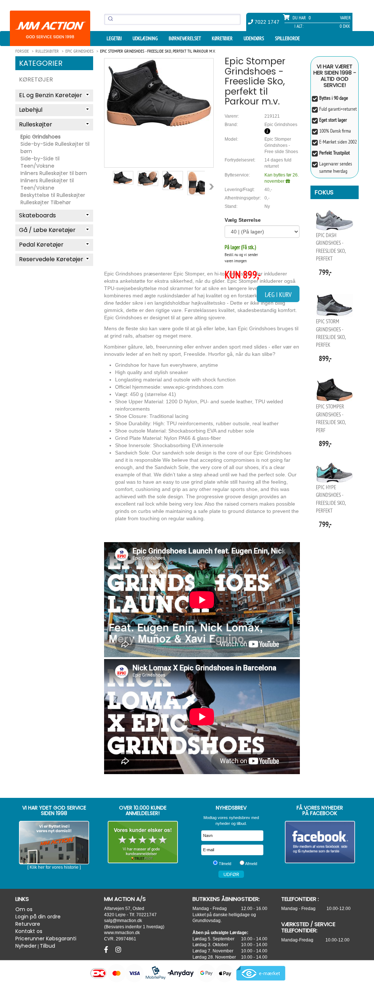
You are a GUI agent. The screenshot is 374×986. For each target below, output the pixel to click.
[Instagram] (118, 949)
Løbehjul (30, 110)
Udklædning (145, 38)
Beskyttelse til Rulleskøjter (52, 195)
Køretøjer (222, 38)
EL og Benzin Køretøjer (50, 95)
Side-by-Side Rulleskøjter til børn (54, 147)
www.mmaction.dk (122, 932)
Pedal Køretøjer (41, 244)
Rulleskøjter (35, 124)
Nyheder (26, 945)
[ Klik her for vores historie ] (54, 867)
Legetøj (114, 38)
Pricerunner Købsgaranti (45, 938)
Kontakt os (28, 931)
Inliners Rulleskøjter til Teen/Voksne (47, 184)
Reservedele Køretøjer (51, 259)
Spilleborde (287, 38)
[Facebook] (107, 949)
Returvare (27, 924)
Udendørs (254, 38)
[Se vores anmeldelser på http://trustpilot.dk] (143, 842)
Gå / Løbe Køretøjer (47, 230)
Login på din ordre (38, 916)
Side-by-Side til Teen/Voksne (40, 162)
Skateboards (37, 215)
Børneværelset (185, 38)
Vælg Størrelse (243, 220)
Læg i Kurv (278, 294)
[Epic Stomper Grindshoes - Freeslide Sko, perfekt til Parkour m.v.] (158, 93)
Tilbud (47, 945)
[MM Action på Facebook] (320, 842)
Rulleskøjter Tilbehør (45, 202)
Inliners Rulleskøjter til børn (53, 173)
